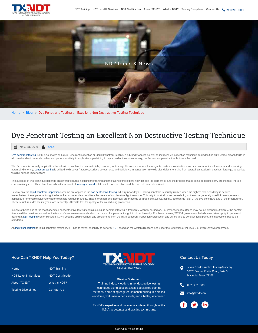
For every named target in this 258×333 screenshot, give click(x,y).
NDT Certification (131, 9)
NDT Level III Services (105, 9)
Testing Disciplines (192, 9)
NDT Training (82, 9)
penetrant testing (44, 169)
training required (86, 184)
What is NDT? (170, 9)
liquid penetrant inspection (44, 191)
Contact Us (212, 9)
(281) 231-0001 (235, 9)
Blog (29, 112)
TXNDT (51, 146)
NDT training (30, 216)
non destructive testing (104, 191)
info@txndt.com (197, 293)
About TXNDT (152, 9)
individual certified (25, 227)
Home (15, 112)
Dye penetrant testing (23, 154)
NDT (115, 227)
